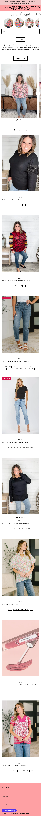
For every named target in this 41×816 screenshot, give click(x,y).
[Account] (37, 14)
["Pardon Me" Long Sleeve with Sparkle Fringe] (20, 163)
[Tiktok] (6, 805)
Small (9, 609)
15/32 (8, 368)
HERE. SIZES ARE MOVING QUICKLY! (25, 8)
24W (33, 368)
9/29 (26, 366)
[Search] (37, 31)
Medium (15, 609)
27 (9, 447)
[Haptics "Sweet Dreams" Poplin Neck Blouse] (20, 567)
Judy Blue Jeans (18, 120)
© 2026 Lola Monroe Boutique (10, 813)
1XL (24, 770)
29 (15, 447)
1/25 (10, 366)
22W (29, 368)
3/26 (14, 366)
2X (24, 205)
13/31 (35, 366)
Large (20, 609)
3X (27, 205)
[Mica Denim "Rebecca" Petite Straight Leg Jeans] (20, 405)
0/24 (6, 366)
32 (24, 447)
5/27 (18, 366)
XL (21, 205)
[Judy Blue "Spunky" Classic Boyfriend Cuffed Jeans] (20, 324)
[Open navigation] (5, 14)
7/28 (22, 366)
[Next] (38, 93)
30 (18, 447)
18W (21, 368)
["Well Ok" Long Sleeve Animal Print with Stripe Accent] (20, 243)
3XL (31, 609)
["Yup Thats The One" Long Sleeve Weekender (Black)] (20, 486)
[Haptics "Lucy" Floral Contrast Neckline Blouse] (20, 728)
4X (29, 528)
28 (12, 447)
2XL (28, 609)
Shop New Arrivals (20, 130)
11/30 (30, 366)
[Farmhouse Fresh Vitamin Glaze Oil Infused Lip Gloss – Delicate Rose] (20, 648)
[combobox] (20, 31)
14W (13, 368)
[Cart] (40, 14)
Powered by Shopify (24, 813)
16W (17, 368)
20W (24, 368)
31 (21, 447)
